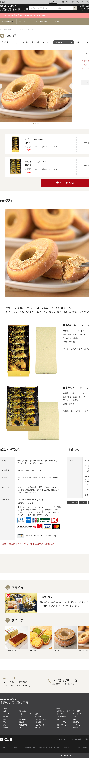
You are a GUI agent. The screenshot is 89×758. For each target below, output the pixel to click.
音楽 (74, 716)
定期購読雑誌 (61, 716)
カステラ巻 (23, 42)
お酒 (20, 716)
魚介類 (5, 716)
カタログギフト (40, 725)
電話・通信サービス (77, 2)
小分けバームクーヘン (63, 42)
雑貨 (58, 727)
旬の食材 (38, 716)
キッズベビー (77, 725)
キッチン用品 (61, 722)
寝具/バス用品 (61, 725)
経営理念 (14, 747)
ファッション (77, 714)
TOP (1, 29)
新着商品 (58, 21)
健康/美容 (38, 727)
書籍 (74, 719)
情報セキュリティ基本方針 (49, 747)
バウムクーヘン (13, 29)
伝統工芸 (76, 727)
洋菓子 (6, 29)
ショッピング (53, 2)
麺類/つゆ (22, 711)
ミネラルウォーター (26, 714)
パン (20, 727)
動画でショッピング (63, 711)
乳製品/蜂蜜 (23, 725)
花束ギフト (60, 714)
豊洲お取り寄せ (40, 719)
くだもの (6, 714)
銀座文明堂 (11, 35)
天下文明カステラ (8, 42)
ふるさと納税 (64, 2)
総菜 (37, 714)
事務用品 (76, 722)
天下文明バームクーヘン (41, 42)
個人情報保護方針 (28, 747)
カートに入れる (67, 183)
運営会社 (3, 747)
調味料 (21, 722)
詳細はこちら (38, 463)
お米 (4, 711)
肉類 (4, 719)
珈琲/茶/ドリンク (25, 719)
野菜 (4, 722)
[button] (33, 123)
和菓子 (5, 727)
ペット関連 (76, 711)
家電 (58, 719)
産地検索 (38, 722)
